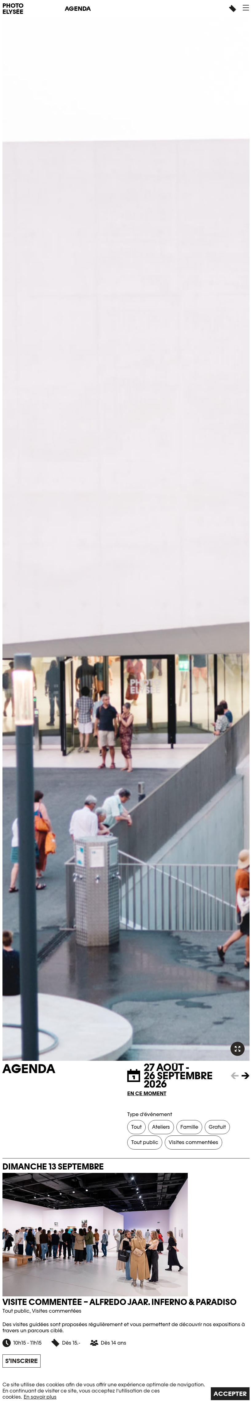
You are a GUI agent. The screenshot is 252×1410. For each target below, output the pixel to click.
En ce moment (146, 1093)
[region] (126, 1391)
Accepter (230, 1393)
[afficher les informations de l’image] (237, 1049)
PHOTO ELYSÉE (13, 8)
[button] (245, 7)
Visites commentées (193, 1142)
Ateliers (161, 1127)
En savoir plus (40, 1397)
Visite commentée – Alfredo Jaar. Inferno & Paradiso (119, 1302)
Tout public (144, 1142)
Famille (189, 1127)
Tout (136, 1127)
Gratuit (217, 1127)
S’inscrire (21, 1361)
